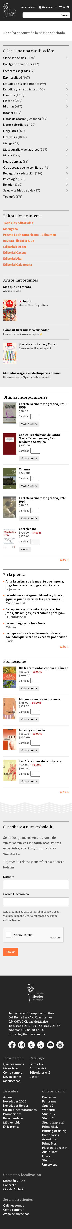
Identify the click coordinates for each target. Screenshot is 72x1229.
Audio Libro (50, 1152)
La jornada (13, 589)
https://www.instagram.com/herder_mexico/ (21, 1045)
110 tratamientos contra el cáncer (43, 668)
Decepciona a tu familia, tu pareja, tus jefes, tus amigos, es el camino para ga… (35, 611)
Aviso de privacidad (16, 1214)
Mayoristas (11, 1068)
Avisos (7, 1097)
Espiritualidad (16, 77)
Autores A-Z (38, 1068)
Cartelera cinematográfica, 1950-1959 (43, 405)
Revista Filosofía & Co (18, 241)
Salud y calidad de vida (21, 190)
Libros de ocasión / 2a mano (25, 119)
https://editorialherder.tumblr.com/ (31, 1045)
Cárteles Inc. (28, 529)
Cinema (24, 469)
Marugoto (10, 229)
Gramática (49, 1139)
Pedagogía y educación (22, 173)
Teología (12, 197)
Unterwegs (49, 1164)
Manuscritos (11, 1081)
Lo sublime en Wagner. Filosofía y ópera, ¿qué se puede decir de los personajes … (34, 597)
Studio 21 (48, 1105)
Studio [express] (53, 1122)
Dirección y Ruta (14, 1181)
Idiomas (12, 106)
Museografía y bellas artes (25, 149)
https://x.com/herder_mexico (40, 1045)
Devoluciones (12, 1077)
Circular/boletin (14, 1189)
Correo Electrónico (16, 894)
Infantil (12, 113)
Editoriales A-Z (40, 1072)
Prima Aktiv (50, 1127)
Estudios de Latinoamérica (24, 84)
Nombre (8, 877)
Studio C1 (48, 1118)
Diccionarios (50, 1135)
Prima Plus (49, 1143)
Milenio (11, 627)
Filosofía (13, 95)
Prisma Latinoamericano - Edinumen (29, 235)
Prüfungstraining (54, 1131)
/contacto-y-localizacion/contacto (60, 1045)
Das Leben (49, 1097)
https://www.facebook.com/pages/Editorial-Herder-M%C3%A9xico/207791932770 (12, 1045)
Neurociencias (15, 161)
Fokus (46, 1156)
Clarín (10, 641)
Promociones (12, 1114)
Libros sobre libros (19, 125)
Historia (12, 101)
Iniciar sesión (28, 7)
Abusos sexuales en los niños (40, 699)
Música (11, 155)
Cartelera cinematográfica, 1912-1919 (43, 500)
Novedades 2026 (14, 1101)
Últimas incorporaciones (20, 1110)
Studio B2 (48, 1114)
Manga (11, 143)
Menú (64, 7)
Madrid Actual (15, 603)
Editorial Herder (14, 247)
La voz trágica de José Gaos (25, 623)
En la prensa (11, 1127)
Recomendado (13, 1118)
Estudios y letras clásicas (24, 89)
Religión (12, 184)
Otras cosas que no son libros (26, 167)
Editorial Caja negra (17, 264)
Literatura (15, 137)
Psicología (14, 179)
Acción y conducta (32, 730)
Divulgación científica (21, 64)
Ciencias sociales (19, 58)
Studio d (48, 1160)
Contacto (9, 1185)
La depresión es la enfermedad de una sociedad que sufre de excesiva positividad (36, 635)
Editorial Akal (12, 258)
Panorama (49, 1101)
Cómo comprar (13, 1072)
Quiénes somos (13, 1064)
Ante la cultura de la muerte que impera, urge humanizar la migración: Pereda (35, 583)
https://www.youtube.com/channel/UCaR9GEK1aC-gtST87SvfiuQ (50, 1045)
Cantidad (24, 416)
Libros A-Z (37, 1064)
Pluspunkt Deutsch (55, 1148)
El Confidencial (16, 617)
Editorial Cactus (14, 252)
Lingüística (14, 131)
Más (63, 560)
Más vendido (12, 1122)
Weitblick (48, 1110)
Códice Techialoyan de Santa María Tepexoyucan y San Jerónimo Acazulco (39, 438)
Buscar (34, 1077)
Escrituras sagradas (18, 71)
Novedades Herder (15, 1105)
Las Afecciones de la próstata (40, 761)
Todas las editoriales (18, 223)
